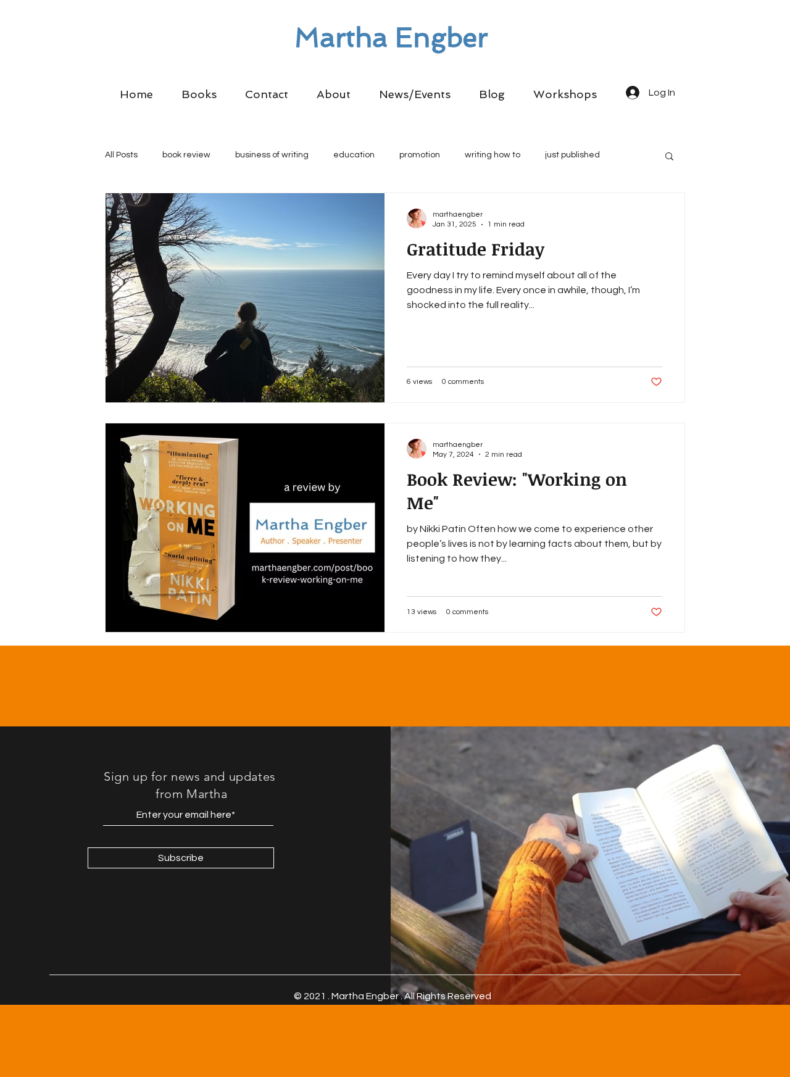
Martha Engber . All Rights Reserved (411, 996)
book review (186, 155)
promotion (419, 155)
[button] (199, 94)
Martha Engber (391, 37)
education (354, 155)
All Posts (121, 155)
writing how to (492, 155)
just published (572, 155)
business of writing (272, 155)
